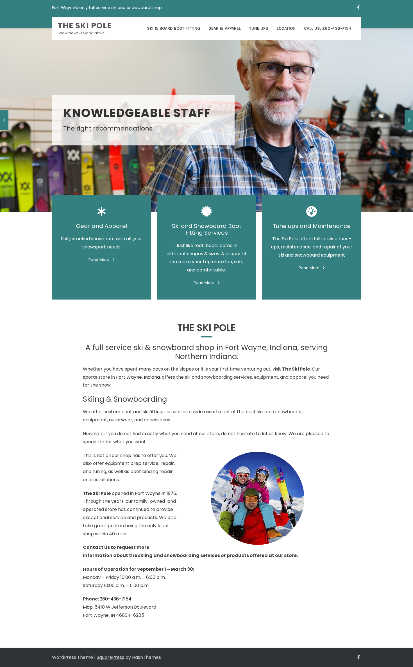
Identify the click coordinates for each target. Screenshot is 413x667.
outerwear (120, 420)
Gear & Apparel (224, 28)
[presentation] (4, 120)
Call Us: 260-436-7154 (327, 28)
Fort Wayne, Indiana (138, 377)
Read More (98, 259)
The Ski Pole (85, 25)
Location (286, 28)
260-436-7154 (115, 599)
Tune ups (258, 28)
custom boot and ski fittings (134, 411)
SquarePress (110, 657)
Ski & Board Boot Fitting (173, 28)
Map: (88, 607)
